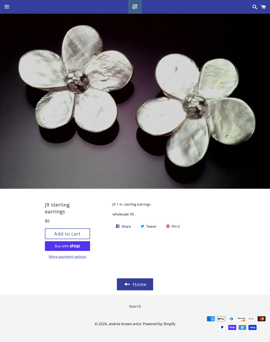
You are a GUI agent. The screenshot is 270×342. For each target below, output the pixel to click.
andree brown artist (125, 323)
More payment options (67, 256)
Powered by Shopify (159, 323)
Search (135, 306)
